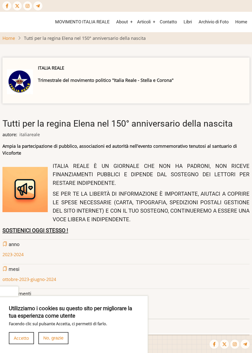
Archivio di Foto (214, 21)
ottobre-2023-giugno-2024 (29, 279)
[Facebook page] (6, 5)
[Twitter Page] (17, 5)
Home (241, 21)
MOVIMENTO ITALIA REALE (82, 21)
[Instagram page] (27, 5)
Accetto (21, 338)
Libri (188, 21)
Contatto (168, 21)
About (122, 21)
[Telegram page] (37, 5)
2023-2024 (13, 254)
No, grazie (53, 338)
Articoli (144, 21)
